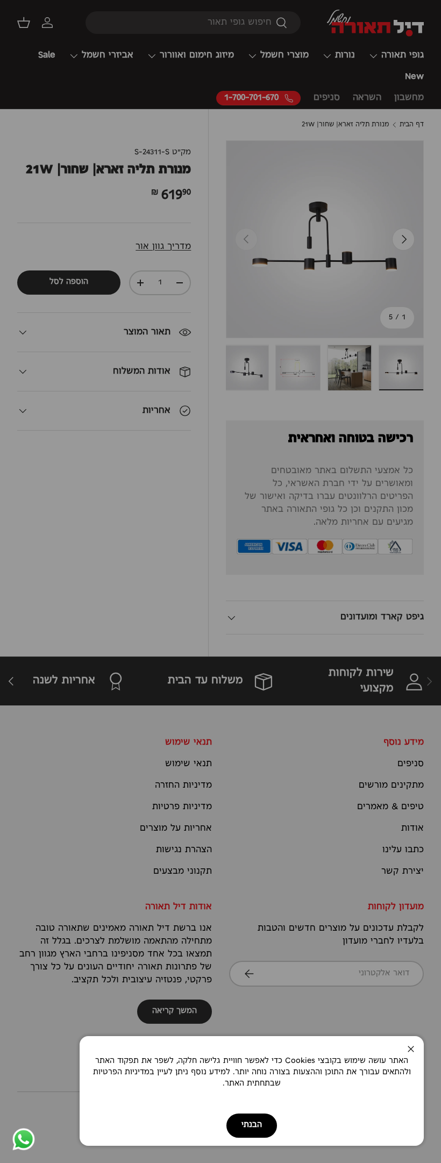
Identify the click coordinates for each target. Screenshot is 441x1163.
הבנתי (251, 1125)
